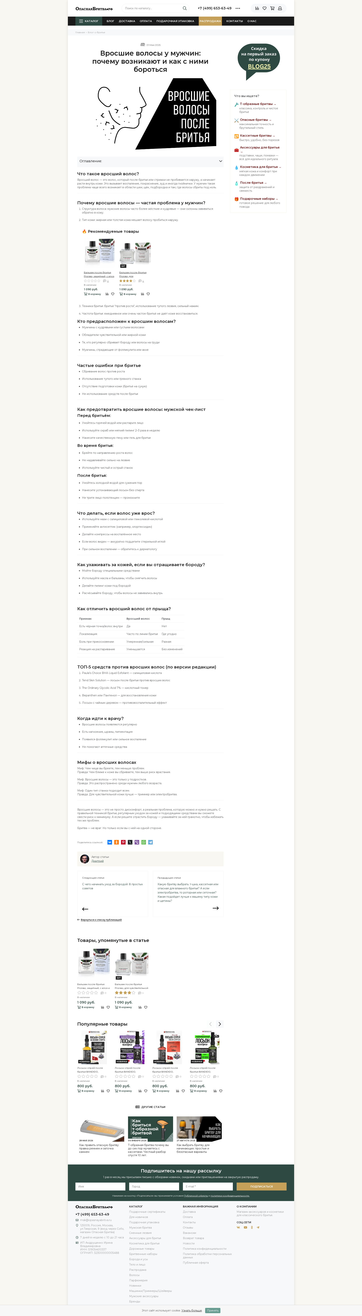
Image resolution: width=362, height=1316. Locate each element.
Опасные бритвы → (256, 120)
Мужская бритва (140, 1227)
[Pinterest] (123, 842)
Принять (213, 1310)
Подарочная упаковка (175, 21)
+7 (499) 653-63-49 (215, 8)
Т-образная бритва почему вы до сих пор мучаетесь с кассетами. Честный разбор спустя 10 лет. (148, 1150)
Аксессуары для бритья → (259, 149)
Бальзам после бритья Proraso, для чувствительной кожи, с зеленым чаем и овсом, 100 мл (133, 274)
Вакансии (189, 1233)
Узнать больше (192, 1310)
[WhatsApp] (143, 842)
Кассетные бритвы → (257, 136)
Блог (110, 21)
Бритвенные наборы (143, 1254)
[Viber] (137, 842)
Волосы (134, 1275)
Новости (189, 1243)
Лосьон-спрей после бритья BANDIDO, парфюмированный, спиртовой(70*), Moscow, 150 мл (131, 1070)
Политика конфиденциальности (204, 1248)
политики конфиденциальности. (230, 1195)
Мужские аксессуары (143, 1296)
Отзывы (188, 1227)
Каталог (91, 21)
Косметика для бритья (144, 1243)
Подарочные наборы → (259, 199)
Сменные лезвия (140, 1233)
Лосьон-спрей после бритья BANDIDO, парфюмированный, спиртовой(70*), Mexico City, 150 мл (168, 1070)
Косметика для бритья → (260, 167)
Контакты (234, 21)
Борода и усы (138, 1259)
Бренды (134, 1301)
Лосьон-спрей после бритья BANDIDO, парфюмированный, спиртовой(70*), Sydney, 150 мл (206, 1070)
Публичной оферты (196, 1195)
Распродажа (210, 21)
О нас (251, 21)
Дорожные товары (141, 1248)
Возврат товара (193, 1238)
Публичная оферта (196, 1262)
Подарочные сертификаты (147, 1211)
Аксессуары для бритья (145, 1238)
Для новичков (138, 1217)
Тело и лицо (137, 1264)
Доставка (127, 21)
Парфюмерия (138, 1280)
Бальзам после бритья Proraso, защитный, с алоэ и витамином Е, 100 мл (99, 274)
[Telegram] (150, 842)
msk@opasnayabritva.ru (96, 1220)
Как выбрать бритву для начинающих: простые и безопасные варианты (193, 1148)
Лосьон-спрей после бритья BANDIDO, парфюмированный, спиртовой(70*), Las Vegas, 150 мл (92, 1070)
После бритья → (253, 183)
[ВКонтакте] (109, 842)
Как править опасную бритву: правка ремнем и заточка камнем (99, 1148)
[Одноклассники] (116, 842)
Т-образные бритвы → (258, 104)
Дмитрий (97, 861)
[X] (130, 842)
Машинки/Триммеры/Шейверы (150, 1291)
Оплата (146, 21)
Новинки (135, 1285)
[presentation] (210, 1024)
